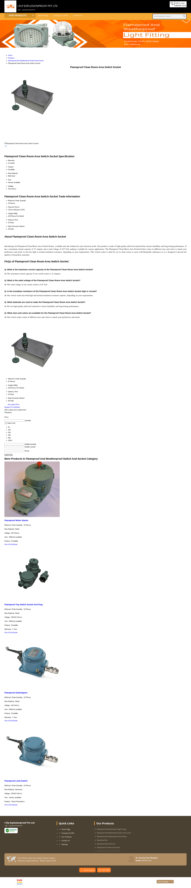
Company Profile (60, 15)
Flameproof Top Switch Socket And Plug (23, 604)
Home (10, 55)
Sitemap (64, 844)
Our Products (18, 15)
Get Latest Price (13, 404)
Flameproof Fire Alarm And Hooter (108, 847)
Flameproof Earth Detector (106, 844)
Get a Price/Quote (10, 544)
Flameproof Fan (102, 840)
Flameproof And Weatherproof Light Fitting (111, 829)
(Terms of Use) (59, 880)
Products (11, 58)
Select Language (163, 882)
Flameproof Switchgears (16, 693)
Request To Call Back (12, 407)
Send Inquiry (89, 870)
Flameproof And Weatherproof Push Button (112, 836)
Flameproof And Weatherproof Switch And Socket (26, 61)
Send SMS (105, 870)
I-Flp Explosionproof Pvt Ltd (37, 7)
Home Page (43, 15)
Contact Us (77, 15)
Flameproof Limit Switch (16, 781)
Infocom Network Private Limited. (53, 883)
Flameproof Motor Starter (16, 520)
